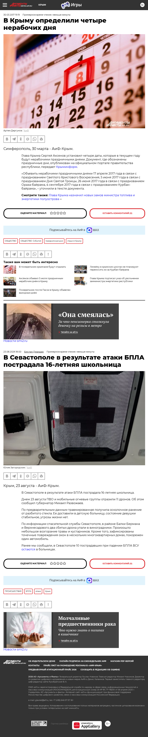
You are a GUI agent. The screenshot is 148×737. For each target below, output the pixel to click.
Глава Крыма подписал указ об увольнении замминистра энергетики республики (114, 280)
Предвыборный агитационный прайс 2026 (52, 670)
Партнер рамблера (59, 724)
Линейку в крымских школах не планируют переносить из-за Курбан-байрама (114, 268)
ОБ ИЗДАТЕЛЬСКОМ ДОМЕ (41, 661)
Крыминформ (66, 167)
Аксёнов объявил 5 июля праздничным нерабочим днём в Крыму (41, 280)
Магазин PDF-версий (122, 661)
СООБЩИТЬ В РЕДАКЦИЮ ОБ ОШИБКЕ (100, 670)
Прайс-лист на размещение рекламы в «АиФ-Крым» (72, 665)
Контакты (33, 665)
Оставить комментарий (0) (117, 213)
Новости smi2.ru (15, 341)
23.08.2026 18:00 (12, 351)
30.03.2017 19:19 (11, 14)
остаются (28, 549)
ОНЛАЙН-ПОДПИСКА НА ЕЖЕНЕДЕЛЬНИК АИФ (82, 661)
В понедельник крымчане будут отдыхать (42, 266)
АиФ (26, 130)
